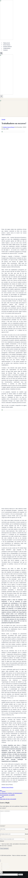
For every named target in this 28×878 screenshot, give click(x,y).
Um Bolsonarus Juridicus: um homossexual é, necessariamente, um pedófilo (11, 793)
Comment (2, 826)
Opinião (3, 119)
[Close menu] (0, 861)
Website (2, 841)
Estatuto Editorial (7, 46)
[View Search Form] (1, 53)
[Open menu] (1, 96)
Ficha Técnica (6, 44)
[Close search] (1, 872)
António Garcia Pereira (8, 127)
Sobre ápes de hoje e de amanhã (8, 798)
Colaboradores (6, 48)
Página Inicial (6, 43)
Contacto (5, 50)
